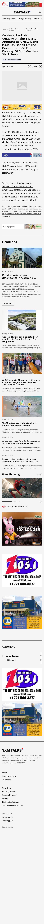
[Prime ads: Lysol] (22, 529)
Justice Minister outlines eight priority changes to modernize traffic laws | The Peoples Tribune (20, 460)
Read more (9, 303)
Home (4, 30)
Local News (6, 788)
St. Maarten (6, 780)
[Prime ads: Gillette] (22, 570)
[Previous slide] (37, 474)
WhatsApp (6, 821)
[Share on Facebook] (33, 66)
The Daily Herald (9, 19)
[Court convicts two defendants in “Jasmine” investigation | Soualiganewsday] (22, 258)
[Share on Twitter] (36, 66)
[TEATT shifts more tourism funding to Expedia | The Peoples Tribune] (22, 406)
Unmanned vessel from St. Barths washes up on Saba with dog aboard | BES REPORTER (21, 442)
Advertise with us (9, 776)
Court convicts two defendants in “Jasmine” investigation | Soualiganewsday (18, 276)
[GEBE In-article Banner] (22, 155)
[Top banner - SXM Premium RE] (22, 4)
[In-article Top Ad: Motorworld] (22, 107)
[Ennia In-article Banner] (22, 226)
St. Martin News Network (13, 29)
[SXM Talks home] (22, 12)
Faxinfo (36, 19)
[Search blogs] (40, 12)
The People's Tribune (10, 802)
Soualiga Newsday (25, 19)
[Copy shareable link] (29, 66)
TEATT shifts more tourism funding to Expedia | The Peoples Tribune (19, 424)
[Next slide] (40, 474)
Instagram (6, 817)
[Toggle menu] (3, 12)
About (4, 773)
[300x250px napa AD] (22, 612)
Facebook (5, 814)
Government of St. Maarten (12, 805)
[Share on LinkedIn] (40, 66)
